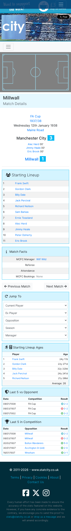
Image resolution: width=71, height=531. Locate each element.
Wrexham (30, 452)
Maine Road (35, 130)
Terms (14, 477)
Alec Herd (33, 144)
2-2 (65, 403)
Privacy (27, 477)
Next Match (55, 286)
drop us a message (45, 516)
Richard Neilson (24, 206)
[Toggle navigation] (8, 47)
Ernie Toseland (24, 217)
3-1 (65, 452)
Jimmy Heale (33, 147)
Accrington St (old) (34, 447)
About (54, 477)
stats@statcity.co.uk (18, 516)
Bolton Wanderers (34, 443)
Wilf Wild (41, 259)
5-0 (65, 443)
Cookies (41, 477)
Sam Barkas (22, 211)
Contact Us (35, 482)
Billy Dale (20, 194)
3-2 (65, 413)
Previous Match (18, 286)
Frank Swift (22, 183)
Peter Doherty (23, 234)
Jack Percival (22, 200)
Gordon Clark (23, 188)
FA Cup (35, 116)
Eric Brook (33, 151)
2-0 (65, 447)
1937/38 (35, 121)
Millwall (31, 159)
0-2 (65, 408)
